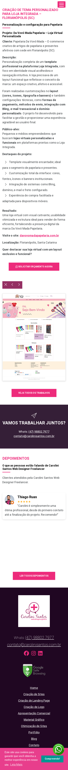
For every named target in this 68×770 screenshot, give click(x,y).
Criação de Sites (34, 694)
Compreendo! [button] (52, 758)
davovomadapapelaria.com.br (39, 235)
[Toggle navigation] (61, 4)
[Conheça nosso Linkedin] (41, 654)
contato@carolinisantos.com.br (34, 436)
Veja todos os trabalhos (34, 393)
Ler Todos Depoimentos (34, 576)
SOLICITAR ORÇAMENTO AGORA (35, 266)
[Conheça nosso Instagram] (34, 654)
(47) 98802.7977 (38, 431)
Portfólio (34, 732)
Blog (34, 738)
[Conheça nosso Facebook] (27, 654)
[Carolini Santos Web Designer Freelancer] (34, 610)
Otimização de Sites (34, 726)
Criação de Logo (34, 707)
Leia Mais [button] (16, 764)
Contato (34, 745)
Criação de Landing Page (34, 700)
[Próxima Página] (19, 285)
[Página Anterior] (12, 285)
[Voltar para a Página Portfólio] (5, 285)
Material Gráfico (34, 719)
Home (34, 688)
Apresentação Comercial (34, 713)
